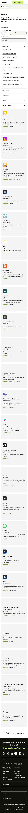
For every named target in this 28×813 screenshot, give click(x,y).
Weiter (19, 733)
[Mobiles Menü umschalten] (25, 2)
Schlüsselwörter (5, 36)
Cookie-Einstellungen (15, 807)
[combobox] (18, 33)
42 (14, 733)
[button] (12, 46)
